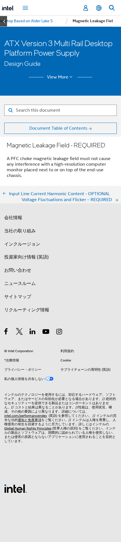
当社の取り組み (20, 231)
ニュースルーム (20, 283)
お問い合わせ (17, 270)
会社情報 (13, 218)
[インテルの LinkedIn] (32, 332)
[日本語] (98, 8)
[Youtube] (46, 332)
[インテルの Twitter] (19, 332)
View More (57, 77)
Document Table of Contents (58, 128)
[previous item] (3, 21)
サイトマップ (17, 297)
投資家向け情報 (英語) (26, 257)
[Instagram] (59, 332)
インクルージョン (22, 244)
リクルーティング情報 (26, 310)
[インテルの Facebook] (6, 332)
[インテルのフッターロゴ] (15, 488)
